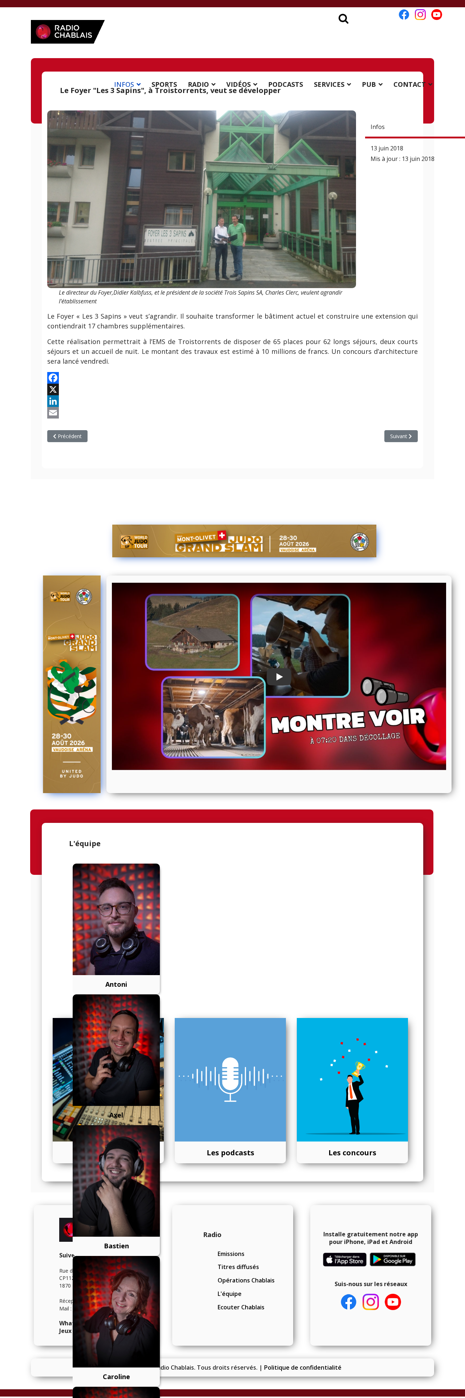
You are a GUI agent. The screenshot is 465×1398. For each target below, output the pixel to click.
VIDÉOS (238, 84)
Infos (378, 127)
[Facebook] (232, 378)
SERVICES (329, 84)
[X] (232, 389)
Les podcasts (230, 1152)
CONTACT (409, 84)
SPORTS (164, 84)
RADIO (198, 84)
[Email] (232, 413)
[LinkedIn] (232, 401)
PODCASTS (285, 84)
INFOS (124, 84)
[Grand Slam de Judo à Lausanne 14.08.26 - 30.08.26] (244, 541)
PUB (369, 84)
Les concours (352, 1152)
